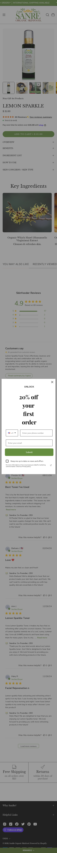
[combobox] (12, 433)
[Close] (52, 382)
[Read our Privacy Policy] (50, 465)
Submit (29, 452)
